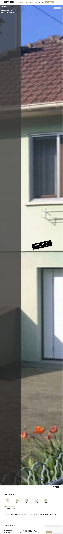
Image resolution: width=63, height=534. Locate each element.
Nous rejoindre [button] (49, 2)
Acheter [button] (21, 2)
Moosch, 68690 (5, 8)
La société (41, 2)
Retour (6, 486)
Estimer (31, 2)
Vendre (36, 2)
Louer (27, 2)
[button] (53, 487)
